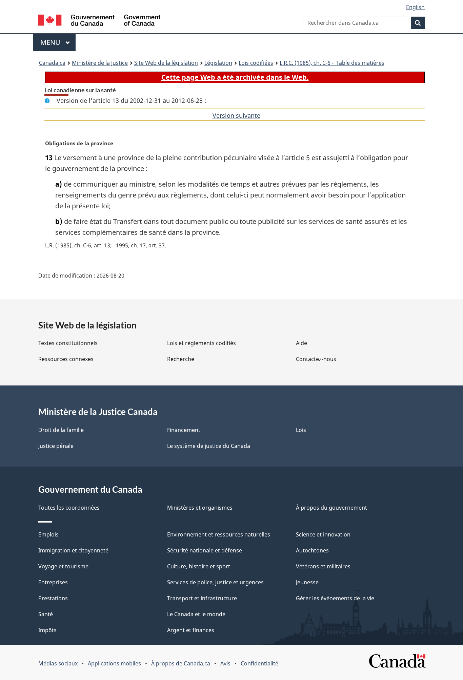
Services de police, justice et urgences (215, 582)
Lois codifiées (256, 63)
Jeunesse (307, 582)
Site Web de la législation (166, 63)
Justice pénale (56, 446)
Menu (58, 42)
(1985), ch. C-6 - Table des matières (332, 63)
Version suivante (236, 115)
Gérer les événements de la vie (335, 598)
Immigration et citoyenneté (73, 550)
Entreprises (53, 582)
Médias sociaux (58, 663)
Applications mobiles (114, 663)
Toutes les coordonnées (69, 507)
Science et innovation (323, 534)
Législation (218, 63)
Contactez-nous (316, 359)
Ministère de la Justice (100, 63)
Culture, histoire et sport (198, 566)
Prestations (53, 598)
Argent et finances (190, 630)
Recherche (180, 359)
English (415, 7)
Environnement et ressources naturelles (218, 534)
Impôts (47, 630)
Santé (45, 614)
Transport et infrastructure (202, 598)
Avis (225, 663)
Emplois (48, 534)
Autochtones (312, 550)
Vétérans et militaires (323, 566)
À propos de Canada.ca (180, 663)
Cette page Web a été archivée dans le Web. (235, 77)
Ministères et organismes (200, 507)
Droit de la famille (61, 430)
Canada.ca (52, 63)
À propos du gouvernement (331, 507)
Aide (301, 343)
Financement (183, 430)
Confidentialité (259, 663)
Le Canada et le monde (196, 614)
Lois (301, 430)
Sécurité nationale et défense (204, 550)
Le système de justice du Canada (208, 446)
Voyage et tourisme (63, 566)
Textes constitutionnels (68, 343)
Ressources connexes (66, 359)
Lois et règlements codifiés (201, 343)
